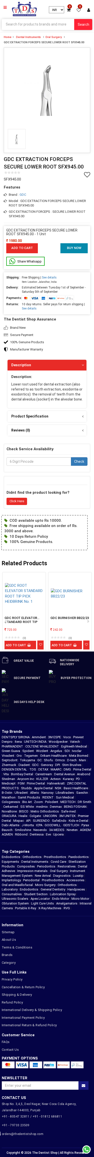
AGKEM (85, 830)
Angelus (56, 751)
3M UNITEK (67, 816)
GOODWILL (53, 825)
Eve (49, 834)
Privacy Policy (12, 979)
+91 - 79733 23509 (16, 1125)
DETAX (43, 769)
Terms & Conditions (17, 947)
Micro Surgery (45, 885)
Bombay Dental (22, 774)
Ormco (60, 760)
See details (49, 277)
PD (78, 779)
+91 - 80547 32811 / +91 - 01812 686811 (32, 1116)
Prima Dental (82, 769)
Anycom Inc (26, 779)
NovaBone (10, 811)
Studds (27, 788)
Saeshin (82, 792)
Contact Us (10, 1050)
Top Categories (16, 851)
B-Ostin (7, 792)
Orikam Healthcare (53, 756)
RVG (67, 908)
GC (39, 760)
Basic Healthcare (76, 788)
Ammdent (39, 737)
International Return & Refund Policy (29, 1025)
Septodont (10, 760)
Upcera (58, 834)
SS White (27, 806)
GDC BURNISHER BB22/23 (69, 618)
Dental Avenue (64, 774)
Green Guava (11, 751)
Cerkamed (11, 806)
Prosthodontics (55, 857)
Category (9, 962)
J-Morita (28, 825)
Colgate (36, 816)
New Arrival (43, 876)
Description (21, 365)
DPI (58, 765)
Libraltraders (65, 792)
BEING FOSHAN (75, 806)
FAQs (6, 1042)
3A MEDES (57, 830)
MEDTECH (68, 802)
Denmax (56, 806)
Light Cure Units (42, 903)
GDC (23, 194)
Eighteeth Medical (74, 746)
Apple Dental (43, 788)
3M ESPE (55, 737)
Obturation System (15, 903)
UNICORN (50, 816)
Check (79, 462)
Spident (28, 751)
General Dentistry (53, 889)
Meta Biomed (79, 756)
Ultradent (22, 792)
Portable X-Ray (25, 908)
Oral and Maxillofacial (17, 885)
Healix (23, 816)
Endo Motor (60, 898)
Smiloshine (23, 830)
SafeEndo (59, 820)
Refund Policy (12, 1002)
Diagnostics (62, 876)
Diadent (25, 765)
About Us (9, 940)
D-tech (72, 760)
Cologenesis (11, 802)
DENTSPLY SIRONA (16, 737)
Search (83, 24)
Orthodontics (32, 857)
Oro (20, 756)
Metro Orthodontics (45, 811)
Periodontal (31, 880)
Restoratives (67, 866)
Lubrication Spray (62, 894)
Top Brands (12, 731)
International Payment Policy (23, 1018)
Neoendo (40, 830)
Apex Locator (40, 898)
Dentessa (37, 834)
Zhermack (9, 765)
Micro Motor (80, 898)
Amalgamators (66, 903)
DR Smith (84, 802)
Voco (67, 737)
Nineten (72, 830)
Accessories (75, 880)
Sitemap (8, 932)
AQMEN (8, 834)
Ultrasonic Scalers (15, 898)
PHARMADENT (13, 746)
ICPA (39, 825)
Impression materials (32, 871)
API (28, 820)
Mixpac (19, 820)
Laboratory (10, 889)
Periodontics (46, 866)
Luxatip (78, 876)
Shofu (49, 760)
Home (8, 37)
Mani (83, 760)
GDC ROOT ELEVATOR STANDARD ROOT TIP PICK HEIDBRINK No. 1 (21, 620)
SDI (67, 751)
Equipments (10, 862)
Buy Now (74, 248)
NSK (58, 788)
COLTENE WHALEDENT (42, 746)
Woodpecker (58, 742)
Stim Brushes (72, 765)
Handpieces (76, 889)
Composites (26, 866)
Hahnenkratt (56, 783)
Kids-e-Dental (79, 820)
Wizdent (42, 751)
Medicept (9, 783)
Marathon (9, 797)
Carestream (44, 774)
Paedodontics (78, 857)
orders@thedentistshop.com (22, 1134)
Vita (6, 774)
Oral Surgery (53, 37)
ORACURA (9, 816)
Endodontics (11, 857)
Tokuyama (28, 760)
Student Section (36, 894)
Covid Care (58, 862)
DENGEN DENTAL (15, 769)
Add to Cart (22, 248)
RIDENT (48, 797)
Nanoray (47, 792)
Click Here (17, 501)
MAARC (56, 769)
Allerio (35, 792)
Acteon (55, 779)
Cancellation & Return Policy (23, 987)
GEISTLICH (71, 825)
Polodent (52, 802)
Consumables (12, 894)
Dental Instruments (28, 37)
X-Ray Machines (49, 908)
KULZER (42, 779)
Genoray (47, 765)
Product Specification (29, 416)
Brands (7, 955)
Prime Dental (36, 783)
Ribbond (21, 834)
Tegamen (31, 756)
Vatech (75, 742)
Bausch (7, 830)
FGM (21, 783)
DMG (68, 769)
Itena (19, 742)
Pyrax (85, 825)
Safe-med (68, 811)
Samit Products (29, 797)
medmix (42, 806)
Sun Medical (65, 797)
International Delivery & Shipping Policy (32, 1010)
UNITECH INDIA (35, 742)
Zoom (39, 802)
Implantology (11, 880)
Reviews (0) (20, 430)
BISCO (24, 811)
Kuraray (68, 779)
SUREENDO (41, 820)
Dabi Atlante (11, 825)
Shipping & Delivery (17, 994)
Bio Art (27, 802)
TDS (33, 769)
